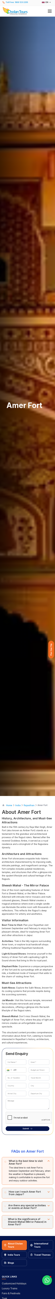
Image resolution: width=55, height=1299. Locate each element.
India (18, 805)
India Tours (14, 1254)
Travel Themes (42, 1254)
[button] (27, 11)
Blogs (11, 1262)
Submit (26, 1128)
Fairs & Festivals (11, 1293)
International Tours (41, 1245)
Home (9, 805)
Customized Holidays (14, 1283)
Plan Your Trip (51, 650)
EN (47, 2)
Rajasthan (29, 805)
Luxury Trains (9, 1288)
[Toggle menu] (50, 11)
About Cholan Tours (15, 1245)
